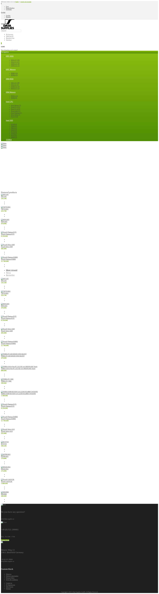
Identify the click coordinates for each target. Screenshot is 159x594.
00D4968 (4, 494)
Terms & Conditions (12, 580)
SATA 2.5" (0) (15, 64)
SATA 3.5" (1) (15, 66)
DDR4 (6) (14, 98)
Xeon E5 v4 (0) (15, 109)
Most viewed (11, 270)
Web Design (9, 587)
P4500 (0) (14, 124)
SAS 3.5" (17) (15, 62)
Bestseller (10, 275)
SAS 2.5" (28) (15, 83)
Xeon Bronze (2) (16, 105)
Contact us (9, 583)
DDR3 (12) (14, 73)
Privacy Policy (10, 578)
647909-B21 (4, 456)
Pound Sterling (10, 8)
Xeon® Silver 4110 (7, 431)
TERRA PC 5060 (6, 381)
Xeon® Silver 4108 (7, 247)
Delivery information (12, 576)
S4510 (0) (14, 135)
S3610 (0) (14, 130)
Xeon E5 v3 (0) (15, 107)
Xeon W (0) (14, 117)
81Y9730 (4, 444)
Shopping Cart (10, 38)
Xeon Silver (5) (15, 115)
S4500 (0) (14, 134)
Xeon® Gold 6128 (6, 481)
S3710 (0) (14, 132)
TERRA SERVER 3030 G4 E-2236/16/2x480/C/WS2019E (18, 394)
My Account (9, 34)
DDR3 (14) (14, 96)
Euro (7, 6)
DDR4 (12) (14, 75)
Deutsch (8, 17)
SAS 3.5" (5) (15, 85)
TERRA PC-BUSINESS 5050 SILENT (12, 356)
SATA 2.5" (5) (15, 86)
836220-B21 (4, 469)
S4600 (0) (14, 137)
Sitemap (8, 589)
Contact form (5, 540)
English (3, 12)
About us (8, 574)
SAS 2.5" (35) (15, 60)
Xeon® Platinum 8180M (8, 259)
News (8, 272)
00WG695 (4, 222)
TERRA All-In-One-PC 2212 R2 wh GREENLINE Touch (18, 368)
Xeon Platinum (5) (16, 113)
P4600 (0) (14, 126)
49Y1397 (4, 196)
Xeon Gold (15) (15, 111)
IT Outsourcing (10, 585)
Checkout (8, 40)
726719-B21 (4, 209)
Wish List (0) (9, 36)
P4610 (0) (14, 128)
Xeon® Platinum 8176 (7, 234)
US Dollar (9, 9)
